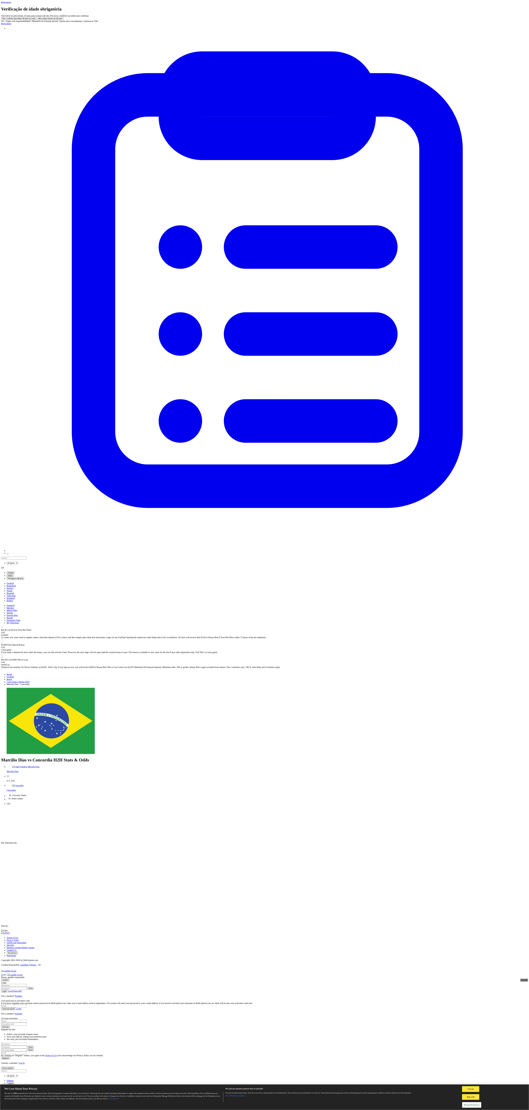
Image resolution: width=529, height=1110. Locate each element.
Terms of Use (12, 938)
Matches (10, 608)
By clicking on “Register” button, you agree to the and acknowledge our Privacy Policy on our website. (52, 1055)
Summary (11, 605)
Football (10, 583)
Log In (22, 1063)
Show (30, 988)
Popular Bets (12, 615)
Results (10, 618)
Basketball (11, 586)
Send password (8, 1009)
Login (4, 991)
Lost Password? (15, 991)
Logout (10, 1083)
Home (9, 674)
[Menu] (8, 553)
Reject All (470, 1097)
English (11, 573)
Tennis (9, 591)
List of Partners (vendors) (235, 1096)
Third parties (114, 1099)
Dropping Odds (13, 620)
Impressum (11, 955)
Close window (7, 1068)
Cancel (524, 980)
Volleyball (11, 596)
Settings (10, 1080)
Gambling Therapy (28, 965)
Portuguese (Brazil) (15, 578)
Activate (5, 1027)
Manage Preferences (472, 1105)
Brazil (9, 679)
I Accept (471, 1089)
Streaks (10, 613)
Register (18, 996)
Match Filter (12, 610)
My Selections (13, 623)
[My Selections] (267, 550)
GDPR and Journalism (16, 943)
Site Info (10, 945)
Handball (11, 598)
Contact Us (11, 950)
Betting (10, 601)
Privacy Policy (13, 940)
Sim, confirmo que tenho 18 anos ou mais (19, 19)
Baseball (10, 593)
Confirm (5, 980)
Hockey (10, 588)
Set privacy (12, 953)
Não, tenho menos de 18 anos (50, 19)
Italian (10, 576)
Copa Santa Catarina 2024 (18, 682)
